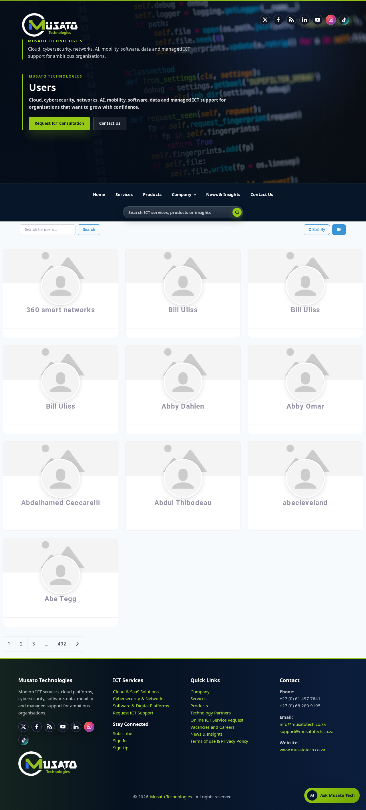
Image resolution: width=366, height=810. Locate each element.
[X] (265, 20)
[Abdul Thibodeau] (183, 458)
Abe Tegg (61, 599)
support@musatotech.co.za (306, 731)
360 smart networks (60, 310)
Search (89, 229)
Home (99, 194)
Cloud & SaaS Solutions (136, 691)
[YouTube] (318, 20)
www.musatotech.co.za (302, 749)
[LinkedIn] (304, 20)
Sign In (120, 740)
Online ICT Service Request (216, 720)
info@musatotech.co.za (303, 724)
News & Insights (223, 194)
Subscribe (122, 733)
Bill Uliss (183, 310)
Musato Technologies (171, 796)
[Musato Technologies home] (53, 25)
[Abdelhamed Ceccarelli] (60, 458)
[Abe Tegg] (60, 554)
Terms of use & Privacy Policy (219, 741)
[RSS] (291, 20)
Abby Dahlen (183, 406)
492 (62, 644)
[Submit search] (237, 212)
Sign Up (120, 747)
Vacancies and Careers (212, 727)
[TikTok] (344, 20)
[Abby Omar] (305, 362)
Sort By (318, 229)
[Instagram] (331, 20)
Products (152, 194)
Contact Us (109, 123)
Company (181, 194)
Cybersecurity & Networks (138, 698)
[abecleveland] (305, 458)
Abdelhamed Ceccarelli (60, 503)
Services (124, 194)
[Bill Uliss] (183, 266)
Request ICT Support (133, 713)
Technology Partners (210, 713)
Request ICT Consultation (59, 123)
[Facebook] (278, 20)
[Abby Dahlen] (183, 362)
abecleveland (305, 503)
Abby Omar (306, 406)
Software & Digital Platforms (141, 705)
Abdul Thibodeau (183, 503)
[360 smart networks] (60, 266)
